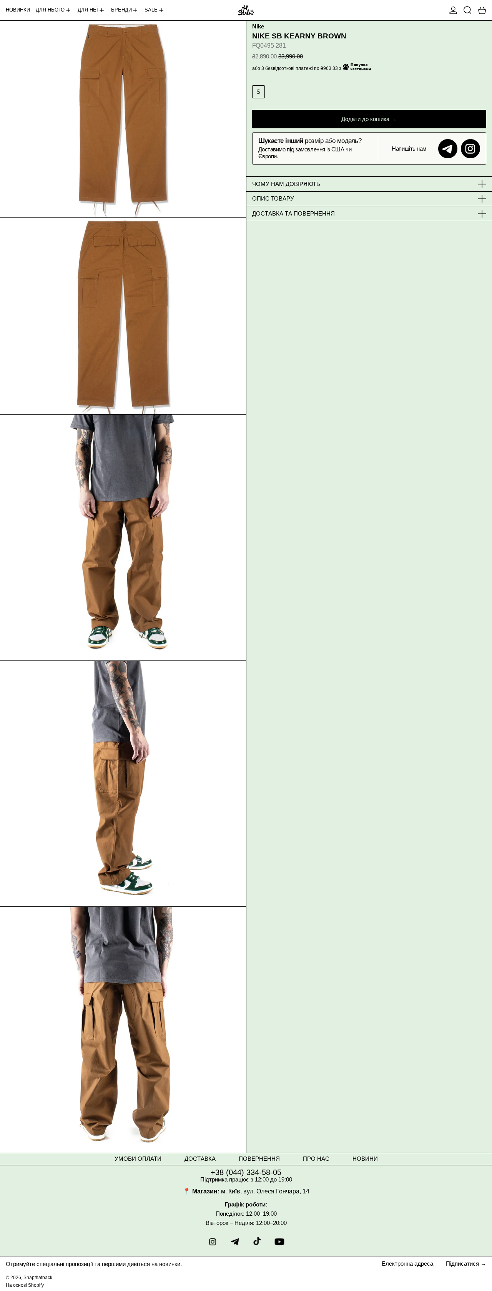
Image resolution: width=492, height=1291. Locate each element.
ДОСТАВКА (200, 1158)
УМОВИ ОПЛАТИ (138, 1158)
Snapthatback (37, 1277)
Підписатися (462, 1263)
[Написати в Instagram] (470, 148)
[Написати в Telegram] (447, 148)
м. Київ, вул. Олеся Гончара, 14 (265, 1191)
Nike (258, 26)
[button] (467, 10)
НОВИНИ (365, 1158)
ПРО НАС (316, 1158)
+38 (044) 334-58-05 (246, 1172)
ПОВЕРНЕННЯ (259, 1158)
